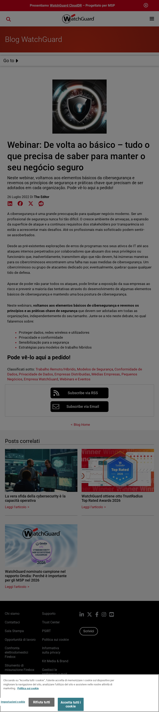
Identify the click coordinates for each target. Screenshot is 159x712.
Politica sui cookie (28, 688)
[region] (79, 693)
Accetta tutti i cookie (71, 704)
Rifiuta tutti (41, 702)
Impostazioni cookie (13, 701)
